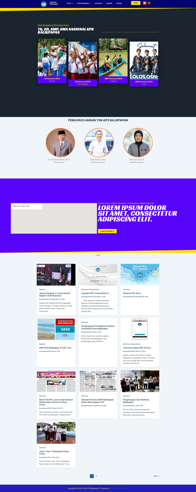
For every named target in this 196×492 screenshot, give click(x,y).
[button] (107, 231)
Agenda (109, 3)
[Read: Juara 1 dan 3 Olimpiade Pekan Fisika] (56, 433)
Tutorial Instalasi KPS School (136, 348)
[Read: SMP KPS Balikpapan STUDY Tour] (56, 329)
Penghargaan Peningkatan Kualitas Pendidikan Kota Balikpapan (98, 327)
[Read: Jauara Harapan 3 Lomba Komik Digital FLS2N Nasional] (56, 275)
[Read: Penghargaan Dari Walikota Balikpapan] (140, 381)
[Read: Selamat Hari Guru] (140, 275)
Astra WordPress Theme (119, 488)
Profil (69, 3)
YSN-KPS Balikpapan (54, 3)
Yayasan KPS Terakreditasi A (95, 293)
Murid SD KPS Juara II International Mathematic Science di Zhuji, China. (56, 402)
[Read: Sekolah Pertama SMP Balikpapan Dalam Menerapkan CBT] (98, 381)
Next (156, 476)
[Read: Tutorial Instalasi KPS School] (140, 329)
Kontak (119, 3)
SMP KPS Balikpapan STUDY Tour (55, 348)
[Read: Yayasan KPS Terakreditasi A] (98, 275)
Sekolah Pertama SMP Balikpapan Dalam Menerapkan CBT (97, 400)
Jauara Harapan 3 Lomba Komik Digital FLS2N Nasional (54, 294)
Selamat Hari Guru (132, 293)
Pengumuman (94, 289)
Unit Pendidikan (83, 3)
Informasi (98, 3)
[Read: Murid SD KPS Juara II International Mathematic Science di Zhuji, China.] (56, 381)
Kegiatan (42, 289)
